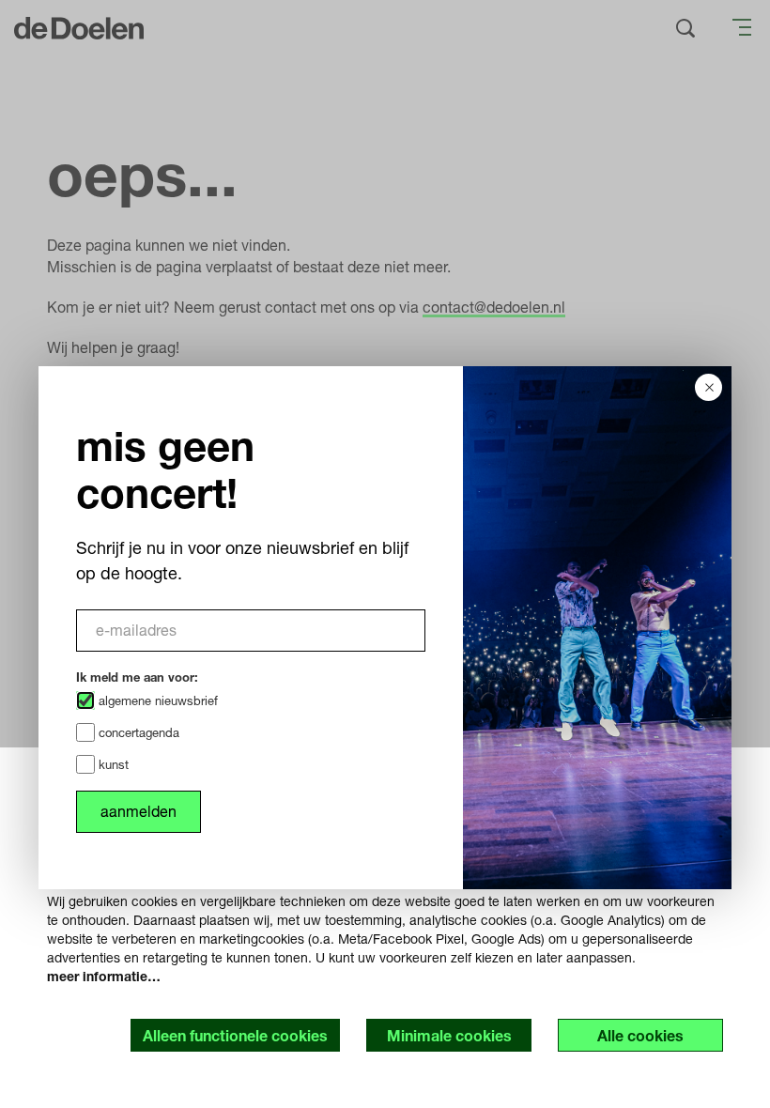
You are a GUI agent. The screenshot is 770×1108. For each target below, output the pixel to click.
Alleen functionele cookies (235, 1035)
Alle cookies (640, 1035)
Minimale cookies (449, 1035)
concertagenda (137, 732)
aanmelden (138, 811)
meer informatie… (104, 976)
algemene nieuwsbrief (156, 700)
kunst (112, 764)
